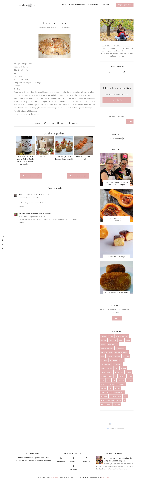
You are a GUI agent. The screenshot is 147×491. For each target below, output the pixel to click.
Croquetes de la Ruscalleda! (116, 292)
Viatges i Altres (106, 404)
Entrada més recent (31, 176)
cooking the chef (107, 348)
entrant (117, 356)
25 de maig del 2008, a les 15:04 (39, 213)
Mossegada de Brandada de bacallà (64, 158)
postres (129, 380)
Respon (21, 206)
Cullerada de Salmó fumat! (83, 158)
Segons (117, 388)
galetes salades (106, 368)
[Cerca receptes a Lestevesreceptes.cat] (116, 428)
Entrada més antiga (78, 176)
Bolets (121, 340)
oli (122, 372)
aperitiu (103, 336)
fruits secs (118, 364)
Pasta (130, 376)
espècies (104, 360)
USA (119, 396)
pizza (108, 380)
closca (103, 344)
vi (124, 400)
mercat (109, 372)
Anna (21, 194)
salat (110, 388)
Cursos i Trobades (121, 352)
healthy (123, 368)
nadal (117, 372)
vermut (118, 400)
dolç (102, 356)
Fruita (121, 360)
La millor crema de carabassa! (117, 219)
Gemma (22, 213)
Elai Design (105, 477)
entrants (126, 356)
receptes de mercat (107, 384)
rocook (103, 388)
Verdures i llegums (107, 400)
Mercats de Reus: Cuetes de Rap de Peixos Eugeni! (116, 183)
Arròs (111, 336)
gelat (116, 368)
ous (110, 376)
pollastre (121, 380)
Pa (115, 376)
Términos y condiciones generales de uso (32, 457)
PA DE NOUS (54, 477)
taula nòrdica (119, 392)
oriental (104, 376)
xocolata (117, 404)
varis (125, 396)
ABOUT (63, 5)
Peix (102, 380)
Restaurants (121, 384)
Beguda (103, 340)
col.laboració (113, 344)
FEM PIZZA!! (45, 156)
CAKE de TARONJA (116, 256)
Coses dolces (120, 348)
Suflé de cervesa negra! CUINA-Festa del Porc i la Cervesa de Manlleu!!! (25, 160)
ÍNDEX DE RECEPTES (77, 5)
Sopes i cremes (106, 392)
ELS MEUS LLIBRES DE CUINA (99, 5)
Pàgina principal (124, 5)
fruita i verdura (106, 364)
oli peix (128, 372)
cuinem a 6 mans (106, 352)
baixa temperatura (122, 336)
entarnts (110, 356)
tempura (104, 396)
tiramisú (113, 396)
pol (114, 380)
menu (103, 372)
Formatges (113, 360)
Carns (128, 340)
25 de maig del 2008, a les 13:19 (36, 194)
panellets (122, 376)
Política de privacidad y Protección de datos (33, 460)
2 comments (66, 27)
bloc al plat (112, 340)
